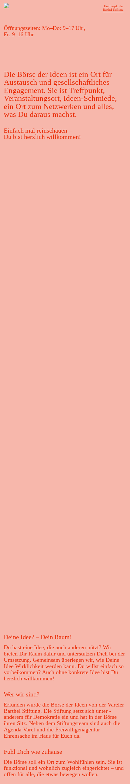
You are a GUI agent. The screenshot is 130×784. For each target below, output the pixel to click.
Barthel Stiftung (113, 9)
